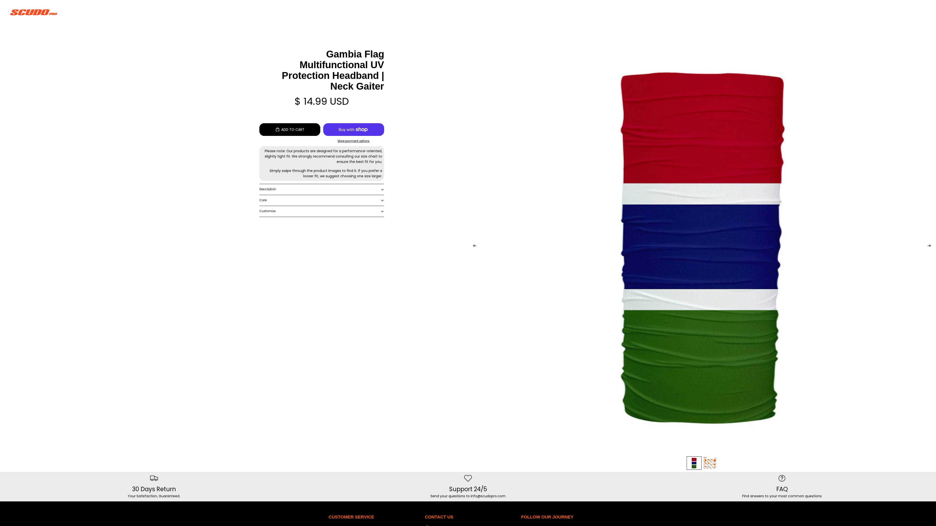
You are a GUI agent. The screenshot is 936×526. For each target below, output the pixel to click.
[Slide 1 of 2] (694, 463)
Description (267, 189)
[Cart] (921, 12)
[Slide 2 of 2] (710, 463)
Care (263, 200)
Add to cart (292, 129)
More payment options (354, 141)
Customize (267, 211)
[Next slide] (930, 246)
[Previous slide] (473, 246)
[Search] (900, 12)
